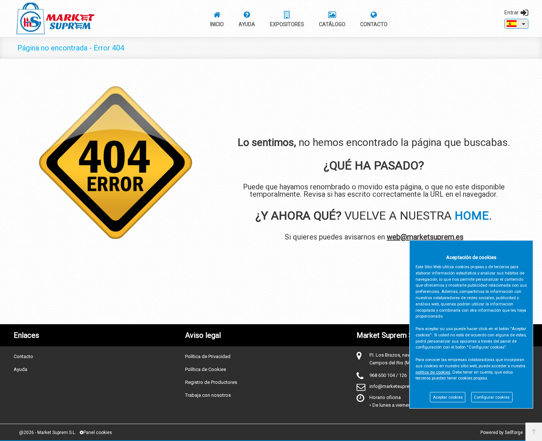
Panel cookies (97, 432)
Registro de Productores (211, 382)
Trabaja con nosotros (208, 395)
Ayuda (20, 369)
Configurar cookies (492, 397)
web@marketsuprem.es (425, 236)
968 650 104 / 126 (388, 375)
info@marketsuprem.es (394, 386)
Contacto (23, 356)
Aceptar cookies (448, 397)
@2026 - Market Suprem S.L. (47, 432)
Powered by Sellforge (501, 432)
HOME (472, 216)
